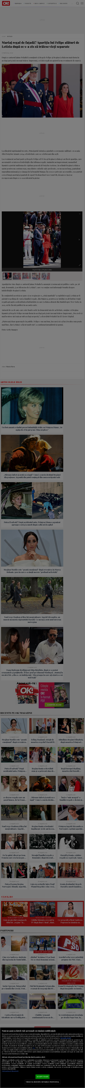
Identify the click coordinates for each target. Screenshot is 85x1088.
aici (34, 1048)
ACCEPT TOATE (43, 1077)
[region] (42, 1057)
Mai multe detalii (65, 1038)
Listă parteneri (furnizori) (10, 1071)
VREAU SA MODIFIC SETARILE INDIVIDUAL (42, 1082)
